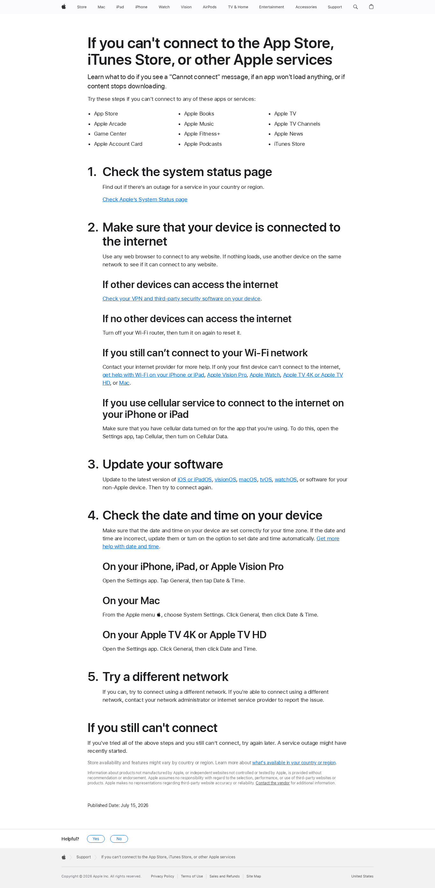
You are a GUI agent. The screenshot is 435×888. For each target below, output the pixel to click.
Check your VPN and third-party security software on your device (181, 298)
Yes (96, 839)
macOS (248, 479)
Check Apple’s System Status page (145, 199)
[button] (355, 7)
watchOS (286, 479)
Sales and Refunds (225, 876)
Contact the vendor (273, 783)
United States (362, 876)
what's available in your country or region (294, 762)
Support (83, 857)
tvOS (266, 479)
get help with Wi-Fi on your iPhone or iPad (153, 375)
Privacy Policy (162, 876)
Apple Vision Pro (226, 375)
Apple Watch (265, 375)
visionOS (225, 479)
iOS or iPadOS (195, 479)
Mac (124, 383)
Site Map (253, 876)
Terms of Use (192, 876)
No (119, 839)
